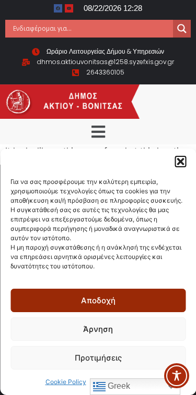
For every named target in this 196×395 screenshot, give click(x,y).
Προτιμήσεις (98, 358)
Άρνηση (98, 329)
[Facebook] (58, 8)
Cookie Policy (65, 382)
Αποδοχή (98, 300)
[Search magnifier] (182, 29)
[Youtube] (69, 8)
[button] (180, 161)
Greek (118, 385)
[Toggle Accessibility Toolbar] (176, 375)
